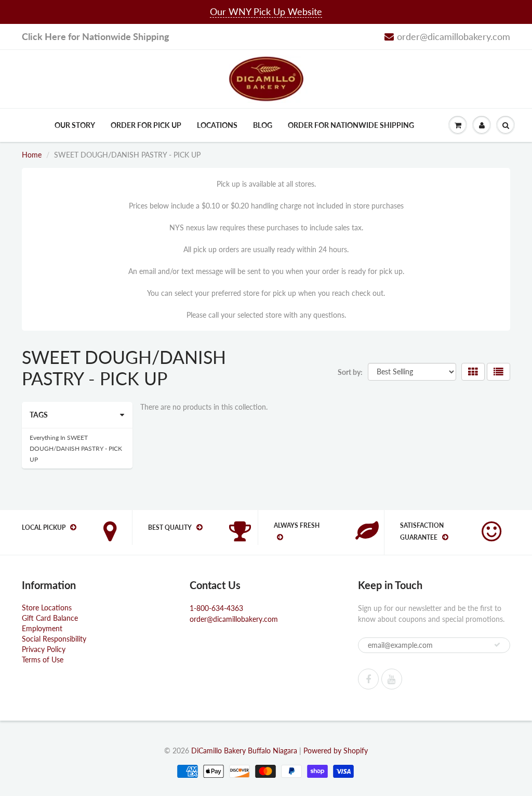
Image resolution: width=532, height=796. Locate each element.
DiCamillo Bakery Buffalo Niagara (244, 750)
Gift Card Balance (50, 618)
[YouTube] (391, 679)
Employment (42, 628)
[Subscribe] (497, 644)
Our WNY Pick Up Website (266, 11)
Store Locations (47, 607)
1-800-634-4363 (216, 608)
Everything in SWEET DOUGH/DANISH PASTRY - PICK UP (76, 448)
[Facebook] (368, 679)
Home (32, 154)
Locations (217, 125)
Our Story (75, 125)
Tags (39, 414)
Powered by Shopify (335, 750)
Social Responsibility (54, 638)
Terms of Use (42, 659)
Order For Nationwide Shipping (351, 125)
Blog (262, 125)
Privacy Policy (43, 649)
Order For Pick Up (146, 125)
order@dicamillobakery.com (453, 36)
